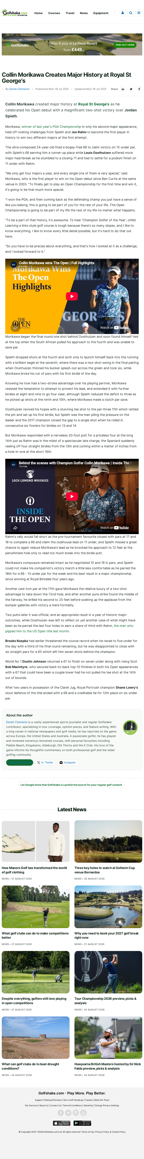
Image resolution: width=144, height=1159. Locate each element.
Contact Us (55, 1105)
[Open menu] (138, 12)
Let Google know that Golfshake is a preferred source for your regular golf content (71, 784)
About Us (43, 1105)
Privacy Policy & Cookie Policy (110, 1131)
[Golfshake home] (14, 13)
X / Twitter (47, 762)
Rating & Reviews (53, 1100)
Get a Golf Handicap (73, 1100)
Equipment (100, 13)
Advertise (88, 1105)
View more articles (19, 762)
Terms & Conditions (72, 1105)
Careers (89, 1100)
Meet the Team (101, 1100)
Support (39, 1100)
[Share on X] (131, 89)
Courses (54, 13)
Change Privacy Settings (107, 1105)
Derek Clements (19, 89)
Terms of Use (87, 1131)
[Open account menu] (122, 12)
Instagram (70, 762)
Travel (70, 13)
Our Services (31, 1105)
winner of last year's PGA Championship (51, 126)
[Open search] (130, 12)
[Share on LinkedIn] (123, 89)
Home (38, 13)
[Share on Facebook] (139, 89)
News (84, 13)
